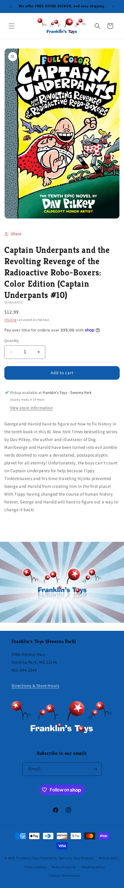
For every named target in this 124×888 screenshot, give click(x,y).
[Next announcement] (113, 6)
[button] (11, 26)
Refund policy (109, 858)
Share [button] (16, 233)
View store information (31, 407)
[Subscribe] (95, 769)
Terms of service (63, 867)
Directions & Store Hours (35, 685)
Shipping (10, 320)
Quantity (11, 340)
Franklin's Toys (28, 858)
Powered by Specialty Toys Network (66, 858)
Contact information (64, 876)
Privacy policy (35, 867)
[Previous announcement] (10, 6)
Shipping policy (93, 867)
